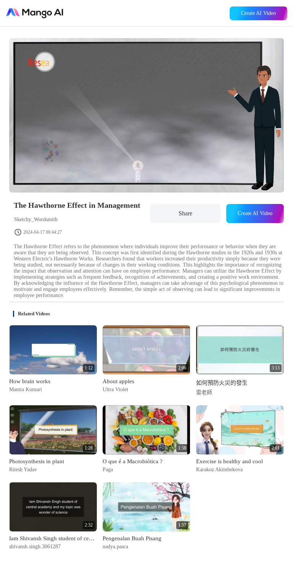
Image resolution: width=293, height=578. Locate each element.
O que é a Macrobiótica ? (133, 461)
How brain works (29, 381)
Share (185, 213)
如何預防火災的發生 (222, 383)
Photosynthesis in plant (36, 461)
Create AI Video (258, 13)
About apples (118, 381)
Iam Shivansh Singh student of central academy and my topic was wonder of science (53, 538)
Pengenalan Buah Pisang (132, 538)
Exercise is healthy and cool (229, 461)
